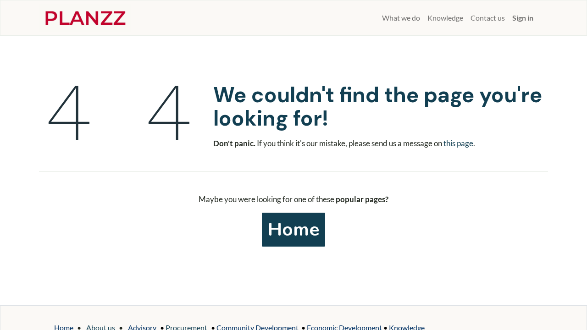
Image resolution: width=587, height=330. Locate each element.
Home (293, 229)
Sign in (522, 17)
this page (458, 143)
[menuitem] (374, 18)
